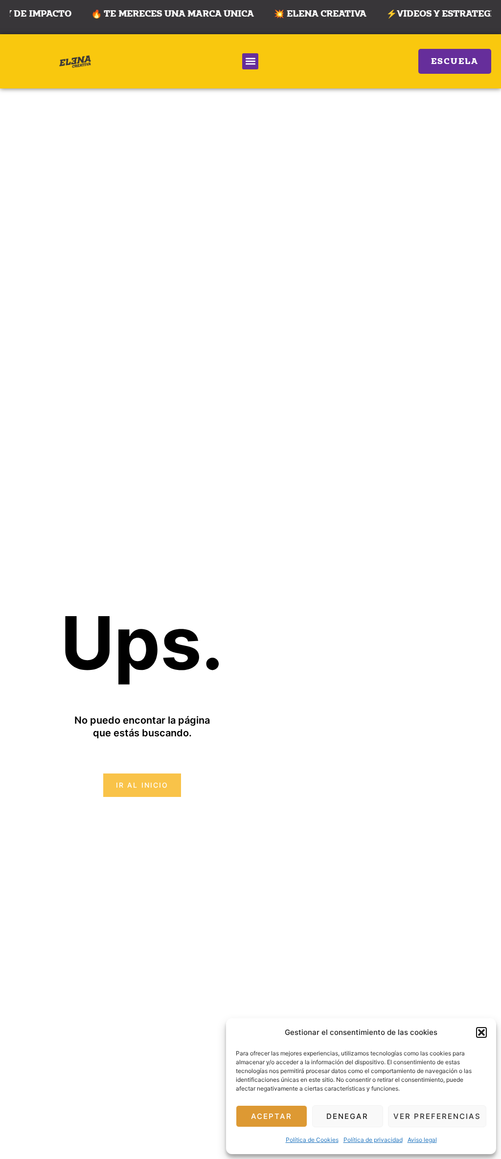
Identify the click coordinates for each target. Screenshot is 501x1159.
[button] (481, 1032)
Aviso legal (422, 1139)
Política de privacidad (373, 1139)
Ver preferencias (437, 1116)
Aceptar (271, 1116)
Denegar (347, 1116)
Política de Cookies (312, 1139)
